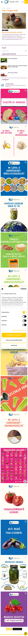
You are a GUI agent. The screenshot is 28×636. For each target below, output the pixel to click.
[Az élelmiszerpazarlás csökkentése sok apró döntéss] (14, 357)
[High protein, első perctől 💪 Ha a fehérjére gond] (14, 250)
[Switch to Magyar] (22, 2)
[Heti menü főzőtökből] (4, 60)
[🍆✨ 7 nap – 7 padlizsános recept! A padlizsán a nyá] (14, 537)
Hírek (3, 30)
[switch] (24, 316)
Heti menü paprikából (12, 72)
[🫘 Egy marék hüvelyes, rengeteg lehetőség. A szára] (14, 178)
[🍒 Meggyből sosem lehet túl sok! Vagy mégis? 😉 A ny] (14, 609)
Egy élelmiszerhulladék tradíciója (12, 32)
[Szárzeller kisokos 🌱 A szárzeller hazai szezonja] (14, 393)
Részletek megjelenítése (18, 330)
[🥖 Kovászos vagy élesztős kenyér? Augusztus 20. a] (14, 106)
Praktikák (6, 30)
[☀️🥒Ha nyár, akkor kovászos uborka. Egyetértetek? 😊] (14, 573)
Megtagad (14, 345)
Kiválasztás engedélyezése (14, 340)
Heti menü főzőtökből (12, 58)
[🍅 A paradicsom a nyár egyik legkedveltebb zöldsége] (14, 501)
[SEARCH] (25, 50)
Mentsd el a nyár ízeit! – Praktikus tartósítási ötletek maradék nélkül (17, 66)
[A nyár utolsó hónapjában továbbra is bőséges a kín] (14, 465)
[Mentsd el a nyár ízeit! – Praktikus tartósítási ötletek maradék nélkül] (4, 67)
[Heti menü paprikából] (4, 74)
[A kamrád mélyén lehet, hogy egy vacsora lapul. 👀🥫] (14, 286)
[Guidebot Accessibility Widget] (25, 633)
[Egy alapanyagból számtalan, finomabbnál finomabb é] (14, 142)
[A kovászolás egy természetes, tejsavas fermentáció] (14, 214)
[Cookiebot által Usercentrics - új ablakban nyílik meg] (20, 289)
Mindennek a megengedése (14, 335)
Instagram (5, 79)
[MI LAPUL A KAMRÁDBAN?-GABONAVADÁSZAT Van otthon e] (14, 429)
